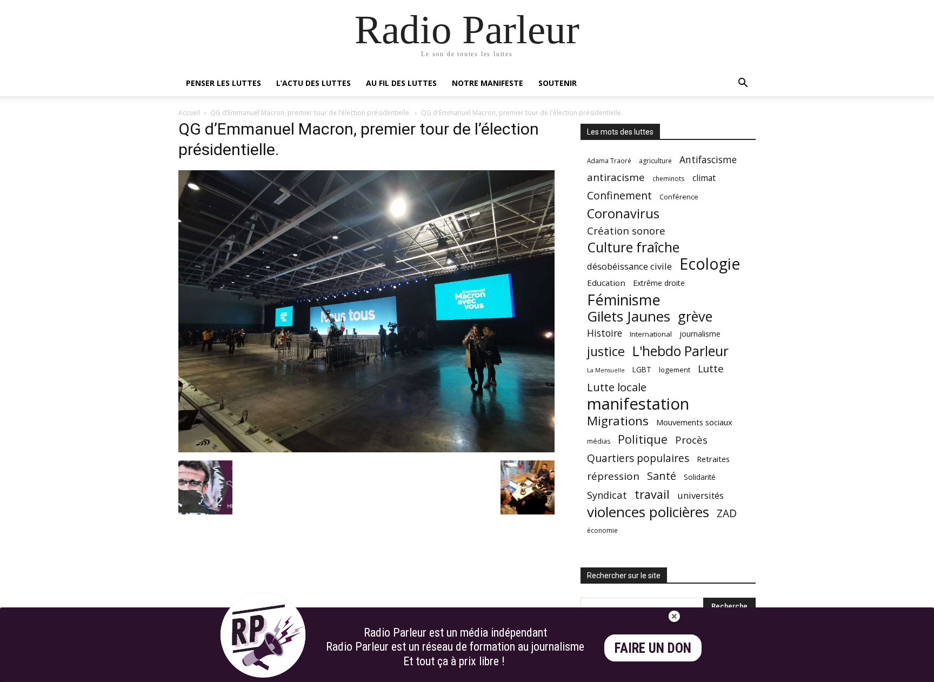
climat (704, 178)
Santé (661, 476)
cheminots (668, 178)
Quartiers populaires (638, 458)
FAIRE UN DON (653, 648)
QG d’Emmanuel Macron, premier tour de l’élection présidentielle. (310, 112)
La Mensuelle (606, 370)
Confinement (619, 195)
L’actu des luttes (313, 83)
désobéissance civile (629, 266)
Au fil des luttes (401, 83)
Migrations (618, 420)
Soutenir (557, 83)
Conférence (678, 197)
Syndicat (607, 494)
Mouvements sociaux (694, 422)
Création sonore (626, 230)
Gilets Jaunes (628, 316)
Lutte (711, 368)
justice (606, 351)
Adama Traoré (609, 160)
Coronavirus (623, 213)
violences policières (648, 512)
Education (606, 282)
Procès (691, 439)
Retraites (713, 458)
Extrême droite (659, 283)
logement (674, 370)
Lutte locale (616, 387)
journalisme (699, 334)
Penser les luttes (223, 83)
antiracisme (616, 177)
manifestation (638, 404)
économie (602, 530)
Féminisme (624, 299)
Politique (643, 439)
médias (598, 441)
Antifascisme (708, 159)
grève (695, 316)
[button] (743, 84)
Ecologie (709, 264)
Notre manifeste (487, 83)
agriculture (655, 160)
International (651, 334)
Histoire (604, 333)
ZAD (727, 513)
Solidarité (700, 477)
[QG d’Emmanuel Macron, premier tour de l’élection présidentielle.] (366, 449)
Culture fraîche (633, 247)
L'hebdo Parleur (680, 351)
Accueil (189, 112)
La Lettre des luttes (727, 672)
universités (700, 495)
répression (613, 476)
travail (652, 494)
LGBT (641, 370)
